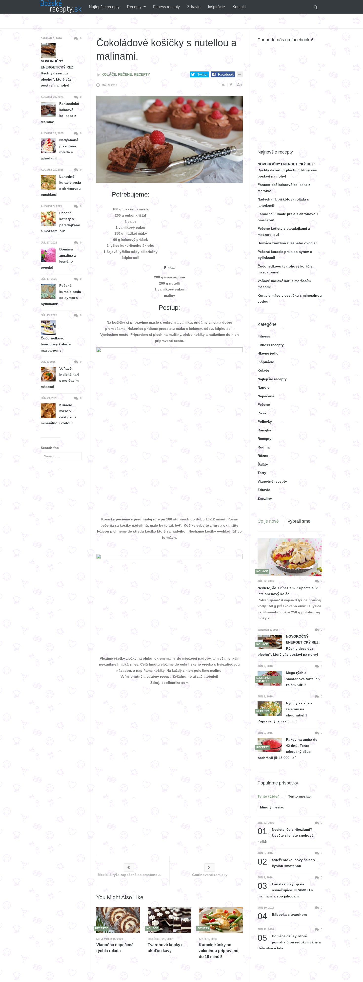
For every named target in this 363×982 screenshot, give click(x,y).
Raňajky (264, 430)
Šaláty (263, 464)
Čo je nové (268, 521)
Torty (262, 473)
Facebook (226, 74)
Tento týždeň (269, 796)
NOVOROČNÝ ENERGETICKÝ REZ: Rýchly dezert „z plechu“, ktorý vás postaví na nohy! (287, 170)
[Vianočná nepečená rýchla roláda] (118, 920)
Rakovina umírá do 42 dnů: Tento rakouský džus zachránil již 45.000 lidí (288, 748)
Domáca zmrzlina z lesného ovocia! (287, 243)
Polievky (265, 422)
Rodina (264, 447)
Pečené (125, 74)
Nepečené (266, 396)
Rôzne (263, 456)
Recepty (134, 7)
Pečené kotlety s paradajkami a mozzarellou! (60, 222)
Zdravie (194, 7)
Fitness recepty (166, 7)
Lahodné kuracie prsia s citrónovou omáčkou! (61, 186)
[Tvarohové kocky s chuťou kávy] (170, 920)
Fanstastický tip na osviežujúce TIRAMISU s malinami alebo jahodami (285, 889)
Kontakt (239, 7)
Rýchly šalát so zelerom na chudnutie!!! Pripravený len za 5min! (285, 712)
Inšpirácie (216, 7)
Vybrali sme (298, 521)
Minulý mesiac (272, 807)
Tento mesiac (299, 796)
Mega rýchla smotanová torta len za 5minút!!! (303, 679)
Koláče (108, 74)
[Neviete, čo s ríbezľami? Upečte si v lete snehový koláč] (290, 557)
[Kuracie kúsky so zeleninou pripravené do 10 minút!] (221, 920)
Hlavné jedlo (268, 353)
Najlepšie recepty (104, 7)
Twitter (202, 74)
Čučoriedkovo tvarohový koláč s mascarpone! (56, 344)
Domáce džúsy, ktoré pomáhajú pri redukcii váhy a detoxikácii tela (289, 941)
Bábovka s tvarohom (282, 915)
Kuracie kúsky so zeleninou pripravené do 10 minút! (218, 951)
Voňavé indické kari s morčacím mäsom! (60, 377)
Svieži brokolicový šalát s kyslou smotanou (286, 862)
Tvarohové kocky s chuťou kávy (165, 948)
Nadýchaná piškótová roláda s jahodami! (59, 149)
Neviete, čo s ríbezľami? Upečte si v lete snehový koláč (288, 591)
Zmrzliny (265, 498)
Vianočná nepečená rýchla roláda (115, 948)
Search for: (50, 448)
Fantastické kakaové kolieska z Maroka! (60, 113)
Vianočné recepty (272, 481)
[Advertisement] (206, 221)
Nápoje (263, 387)
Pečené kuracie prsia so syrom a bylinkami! (61, 295)
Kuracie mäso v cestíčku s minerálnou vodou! (59, 414)
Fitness (264, 336)
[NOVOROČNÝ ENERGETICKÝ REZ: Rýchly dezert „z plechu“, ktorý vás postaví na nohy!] (270, 642)
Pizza (262, 413)
